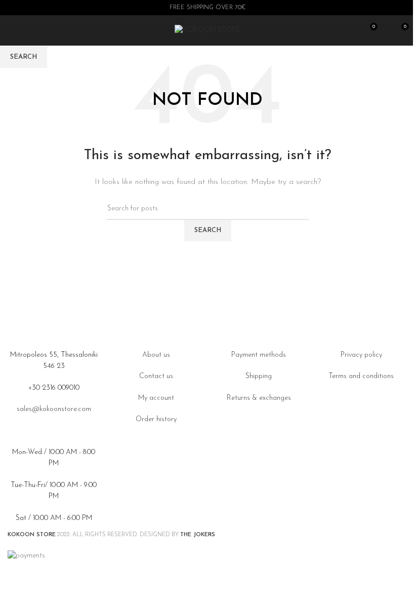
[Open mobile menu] (12, 30)
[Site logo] (208, 30)
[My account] (386, 30)
